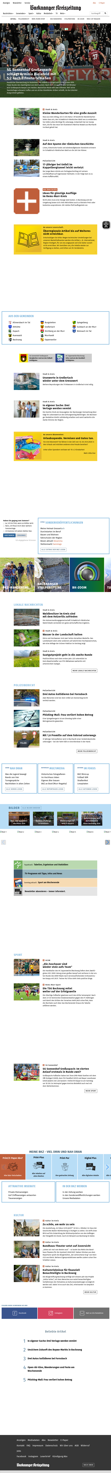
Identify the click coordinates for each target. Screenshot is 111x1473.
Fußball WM (82, 777)
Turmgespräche (12, 780)
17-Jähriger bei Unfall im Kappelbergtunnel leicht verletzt (63, 166)
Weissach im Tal (84, 331)
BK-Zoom (81, 19)
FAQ (28, 1445)
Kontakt (20, 1445)
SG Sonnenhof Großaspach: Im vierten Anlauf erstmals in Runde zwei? (66, 1070)
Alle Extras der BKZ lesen (53, 550)
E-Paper (102, 3)
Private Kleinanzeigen (18, 1192)
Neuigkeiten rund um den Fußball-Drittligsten (41, 359)
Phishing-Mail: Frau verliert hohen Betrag (68, 714)
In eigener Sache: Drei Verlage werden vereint (57, 407)
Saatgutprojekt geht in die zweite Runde (67, 654)
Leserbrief (45, 1456)
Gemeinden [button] (20, 13)
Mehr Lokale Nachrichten (84, 671)
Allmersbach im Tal (21, 322)
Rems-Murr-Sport (38, 19)
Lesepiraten (82, 783)
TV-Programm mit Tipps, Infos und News (43, 873)
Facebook (21, 1456)
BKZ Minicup (83, 774)
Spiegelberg (82, 322)
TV (57, 13)
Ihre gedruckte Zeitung (65, 1175)
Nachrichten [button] (7, 13)
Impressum (37, 1445)
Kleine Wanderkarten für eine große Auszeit (70, 113)
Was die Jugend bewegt (15, 774)
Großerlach (50, 327)
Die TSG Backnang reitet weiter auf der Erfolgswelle (59, 990)
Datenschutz (51, 1445)
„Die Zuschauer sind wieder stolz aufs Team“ (57, 966)
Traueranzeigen (15, 1198)
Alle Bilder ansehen (31, 808)
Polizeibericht (23, 19)
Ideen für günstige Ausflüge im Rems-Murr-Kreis (60, 195)
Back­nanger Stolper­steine (49, 585)
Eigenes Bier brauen (50, 780)
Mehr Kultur (90, 1292)
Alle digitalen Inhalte (90, 1175)
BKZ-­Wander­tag (16, 587)
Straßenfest (82, 780)
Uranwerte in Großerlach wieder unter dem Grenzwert (60, 379)
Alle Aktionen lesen (88, 789)
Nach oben (88, 1465)
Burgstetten (50, 322)
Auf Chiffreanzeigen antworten (22, 1195)
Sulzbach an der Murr (86, 327)
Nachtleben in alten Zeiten (17, 783)
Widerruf (85, 1445)
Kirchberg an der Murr (55, 331)
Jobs (19, 1451)
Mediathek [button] (48, 13)
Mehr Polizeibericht (87, 751)
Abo (94, 3)
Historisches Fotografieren (53, 774)
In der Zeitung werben (73, 1192)
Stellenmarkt (46, 544)
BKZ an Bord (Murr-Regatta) (54, 783)
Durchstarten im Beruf (50, 531)
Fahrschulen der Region (51, 538)
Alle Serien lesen (14, 789)
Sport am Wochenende (48, 882)
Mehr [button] (62, 13)
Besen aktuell (46, 541)
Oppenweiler (50, 339)
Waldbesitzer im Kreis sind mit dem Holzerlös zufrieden (60, 615)
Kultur (38, 13)
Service (27, 3)
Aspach (16, 331)
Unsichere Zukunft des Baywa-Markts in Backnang (55, 1349)
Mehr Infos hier (89, 453)
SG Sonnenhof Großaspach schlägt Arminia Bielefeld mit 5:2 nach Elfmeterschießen (31, 74)
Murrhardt (49, 335)
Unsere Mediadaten (71, 1198)
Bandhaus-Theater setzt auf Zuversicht (67, 1245)
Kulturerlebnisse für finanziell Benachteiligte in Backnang (61, 1272)
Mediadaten (34, 1440)
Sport (18, 955)
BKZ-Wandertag (56, 19)
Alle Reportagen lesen (52, 789)
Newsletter (17, 3)
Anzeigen (6, 3)
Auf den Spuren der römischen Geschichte (68, 144)
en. (75, 359)
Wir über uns (66, 1445)
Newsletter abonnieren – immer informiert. (45, 891)
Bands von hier (12, 777)
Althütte (16, 327)
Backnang (17, 339)
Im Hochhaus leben (50, 777)
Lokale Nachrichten (28, 604)
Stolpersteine (69, 19)
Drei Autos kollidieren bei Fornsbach (65, 694)
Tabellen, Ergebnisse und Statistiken (51, 864)
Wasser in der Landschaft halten (62, 634)
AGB (77, 1445)
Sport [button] (31, 13)
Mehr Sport (91, 1091)
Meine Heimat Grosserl (50, 528)
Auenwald (17, 335)
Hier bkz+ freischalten (12, 1175)
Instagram (33, 1456)
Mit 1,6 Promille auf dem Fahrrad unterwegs (69, 735)
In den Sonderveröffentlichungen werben (81, 1195)
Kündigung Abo (59, 1456)
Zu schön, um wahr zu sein (59, 1224)
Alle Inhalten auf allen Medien (38, 1174)
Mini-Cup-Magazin (93, 19)
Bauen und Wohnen (49, 534)
